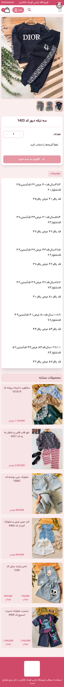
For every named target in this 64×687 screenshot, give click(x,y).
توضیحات (55, 174)
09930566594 (7, 2)
